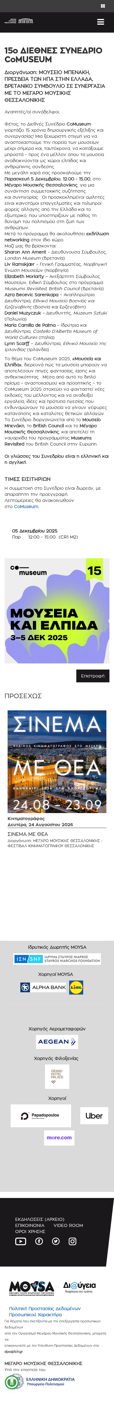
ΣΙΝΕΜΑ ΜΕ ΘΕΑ (28, 834)
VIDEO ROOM (68, 1225)
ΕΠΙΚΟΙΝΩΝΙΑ (29, 1225)
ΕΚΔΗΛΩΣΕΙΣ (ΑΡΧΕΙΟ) (39, 1219)
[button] (12, 1382)
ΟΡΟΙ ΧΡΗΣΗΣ (30, 1231)
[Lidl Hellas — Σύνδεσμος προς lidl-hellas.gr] (67, 985)
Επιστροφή (93, 676)
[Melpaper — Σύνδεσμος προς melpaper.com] (93, 985)
